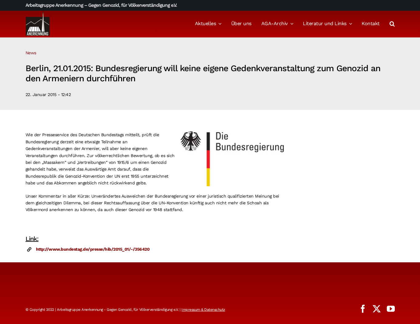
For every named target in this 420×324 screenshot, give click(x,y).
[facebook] (363, 309)
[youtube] (391, 309)
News (31, 52)
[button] (392, 24)
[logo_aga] (38, 13)
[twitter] (377, 309)
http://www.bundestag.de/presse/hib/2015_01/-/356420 (93, 249)
